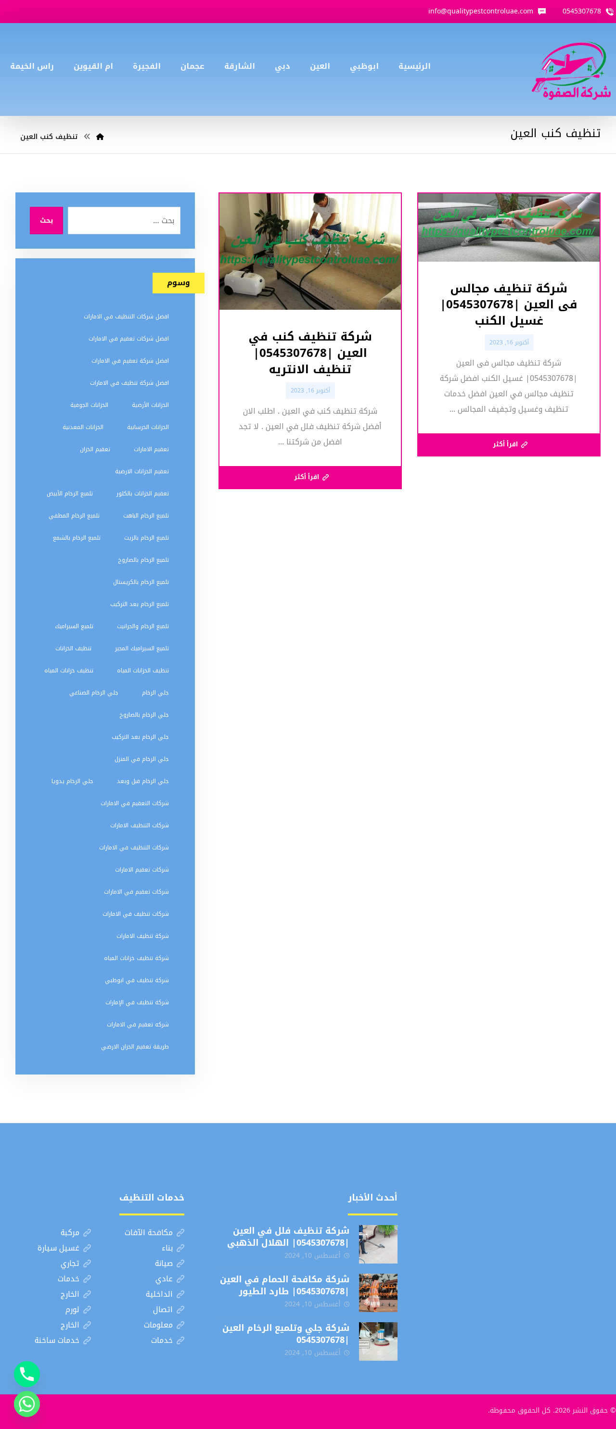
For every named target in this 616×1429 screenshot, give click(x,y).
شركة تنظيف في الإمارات (137, 1002)
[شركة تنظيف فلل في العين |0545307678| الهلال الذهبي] (378, 1244)
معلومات (158, 1324)
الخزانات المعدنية (83, 427)
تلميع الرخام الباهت (146, 515)
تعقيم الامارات (151, 449)
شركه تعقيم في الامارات (138, 1024)
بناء (167, 1247)
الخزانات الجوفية (89, 405)
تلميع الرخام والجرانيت (143, 626)
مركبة (70, 1232)
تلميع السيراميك (74, 626)
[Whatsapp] (27, 1404)
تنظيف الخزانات (73, 648)
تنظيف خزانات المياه (68, 670)
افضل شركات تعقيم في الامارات (129, 338)
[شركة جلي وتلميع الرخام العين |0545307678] (378, 1341)
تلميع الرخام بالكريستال (141, 582)
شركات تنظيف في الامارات (136, 914)
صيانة (164, 1263)
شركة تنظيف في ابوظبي (137, 980)
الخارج (70, 1294)
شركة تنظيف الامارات (142, 936)
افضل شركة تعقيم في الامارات (130, 360)
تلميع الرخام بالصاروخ (143, 560)
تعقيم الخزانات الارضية (142, 471)
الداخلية (159, 1294)
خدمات (68, 1278)
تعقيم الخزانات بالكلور (142, 493)
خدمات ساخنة (57, 1340)
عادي (164, 1278)
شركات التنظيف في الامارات (134, 847)
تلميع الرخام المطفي (74, 515)
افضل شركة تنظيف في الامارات (129, 383)
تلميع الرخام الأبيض (70, 493)
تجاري (70, 1263)
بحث (46, 220)
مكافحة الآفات (149, 1232)
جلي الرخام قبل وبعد (143, 781)
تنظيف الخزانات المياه (143, 670)
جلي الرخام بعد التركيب (140, 737)
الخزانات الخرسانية (148, 427)
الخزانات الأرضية (150, 405)
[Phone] (27, 1374)
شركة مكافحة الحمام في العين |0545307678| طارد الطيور (284, 1285)
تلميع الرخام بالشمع (77, 537)
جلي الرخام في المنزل (142, 759)
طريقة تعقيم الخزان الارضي (135, 1046)
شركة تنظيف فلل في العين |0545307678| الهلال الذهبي (288, 1237)
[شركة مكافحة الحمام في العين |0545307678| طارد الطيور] (378, 1293)
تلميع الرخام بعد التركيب (139, 604)
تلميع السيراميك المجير (142, 648)
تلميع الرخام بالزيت (146, 537)
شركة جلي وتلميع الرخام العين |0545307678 (285, 1334)
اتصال (163, 1309)
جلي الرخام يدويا (72, 781)
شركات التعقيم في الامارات (135, 803)
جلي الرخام (155, 692)
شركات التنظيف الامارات (139, 825)
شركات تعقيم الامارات (142, 869)
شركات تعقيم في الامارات (136, 891)
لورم (72, 1309)
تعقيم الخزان (95, 449)
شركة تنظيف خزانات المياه (136, 958)
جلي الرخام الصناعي (93, 692)
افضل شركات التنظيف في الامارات (126, 316)
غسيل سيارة (58, 1247)
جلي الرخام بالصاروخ (144, 714)
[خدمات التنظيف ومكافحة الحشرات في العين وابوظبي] (571, 69)
